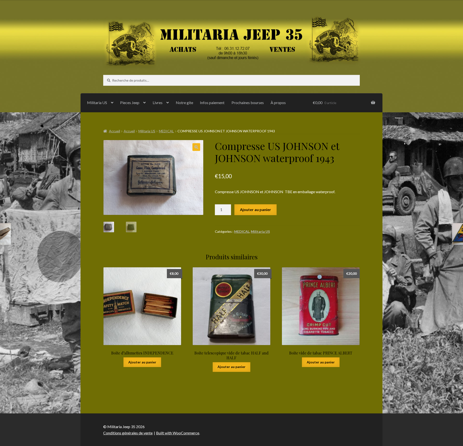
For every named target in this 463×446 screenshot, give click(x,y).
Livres (158, 102)
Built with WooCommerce (177, 433)
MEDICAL (166, 131)
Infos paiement (212, 102)
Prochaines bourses (248, 102)
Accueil (114, 131)
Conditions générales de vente (128, 433)
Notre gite (184, 102)
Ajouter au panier (255, 209)
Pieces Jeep (129, 102)
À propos (278, 102)
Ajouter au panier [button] (142, 362)
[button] (196, 147)
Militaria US (97, 102)
